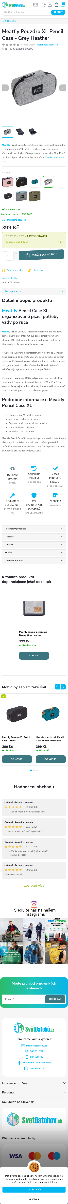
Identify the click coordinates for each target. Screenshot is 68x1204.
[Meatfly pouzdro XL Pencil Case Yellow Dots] (21, 182)
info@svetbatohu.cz (36, 1045)
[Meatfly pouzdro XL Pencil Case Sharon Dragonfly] (35, 182)
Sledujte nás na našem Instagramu (35, 912)
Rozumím (35, 1189)
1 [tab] (31, 770)
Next (63, 686)
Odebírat (55, 999)
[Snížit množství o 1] (16, 258)
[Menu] (63, 4)
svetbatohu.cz (36, 1068)
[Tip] (17, 714)
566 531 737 (36, 1051)
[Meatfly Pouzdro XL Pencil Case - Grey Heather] (48, 182)
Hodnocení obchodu (34, 787)
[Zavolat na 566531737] (44, 4)
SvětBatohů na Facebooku (37, 1062)
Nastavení (34, 1199)
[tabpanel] (34, 625)
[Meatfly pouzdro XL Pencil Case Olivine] (35, 196)
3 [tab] (37, 770)
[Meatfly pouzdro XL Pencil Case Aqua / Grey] (21, 196)
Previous (57, 686)
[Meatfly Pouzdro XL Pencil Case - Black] (8, 196)
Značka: (9, 278)
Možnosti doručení (17, 219)
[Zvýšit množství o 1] (16, 253)
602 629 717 (36, 1057)
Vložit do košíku (44, 254)
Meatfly (6, 145)
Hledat (58, 12)
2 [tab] (34, 770)
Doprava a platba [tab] (14, 560)
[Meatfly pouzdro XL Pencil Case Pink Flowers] (8, 182)
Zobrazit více (34, 886)
